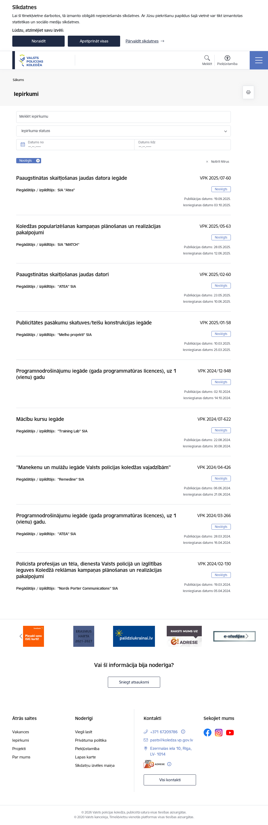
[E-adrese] (154, 764)
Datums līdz (146, 142)
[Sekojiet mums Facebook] (207, 732)
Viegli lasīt (83, 731)
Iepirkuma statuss (35, 130)
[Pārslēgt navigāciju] (259, 60)
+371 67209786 (164, 731)
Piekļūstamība (87, 748)
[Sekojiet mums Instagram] (219, 732)
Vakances (20, 731)
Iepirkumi (20, 740)
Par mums (21, 757)
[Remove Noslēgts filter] (38, 160)
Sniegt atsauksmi (134, 682)
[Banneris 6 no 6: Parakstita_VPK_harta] (83, 635)
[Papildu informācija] (183, 732)
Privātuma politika (91, 740)
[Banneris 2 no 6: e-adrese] (184, 635)
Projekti (19, 748)
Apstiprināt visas (94, 41)
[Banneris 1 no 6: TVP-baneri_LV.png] (134, 635)
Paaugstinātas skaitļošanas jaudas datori (62, 274)
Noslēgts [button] (221, 189)
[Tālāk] (247, 636)
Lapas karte (85, 757)
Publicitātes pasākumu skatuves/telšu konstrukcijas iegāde (84, 322)
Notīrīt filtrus (220, 162)
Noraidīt (39, 41)
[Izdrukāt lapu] (248, 92)
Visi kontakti (170, 779)
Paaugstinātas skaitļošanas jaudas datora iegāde (71, 178)
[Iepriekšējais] (21, 636)
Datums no (36, 142)
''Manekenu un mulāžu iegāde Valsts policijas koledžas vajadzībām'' (93, 467)
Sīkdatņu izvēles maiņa (95, 765)
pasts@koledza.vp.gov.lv (171, 739)
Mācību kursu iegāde (40, 419)
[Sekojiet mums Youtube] (230, 732)
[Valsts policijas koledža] (31, 60)
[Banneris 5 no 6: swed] (33, 635)
